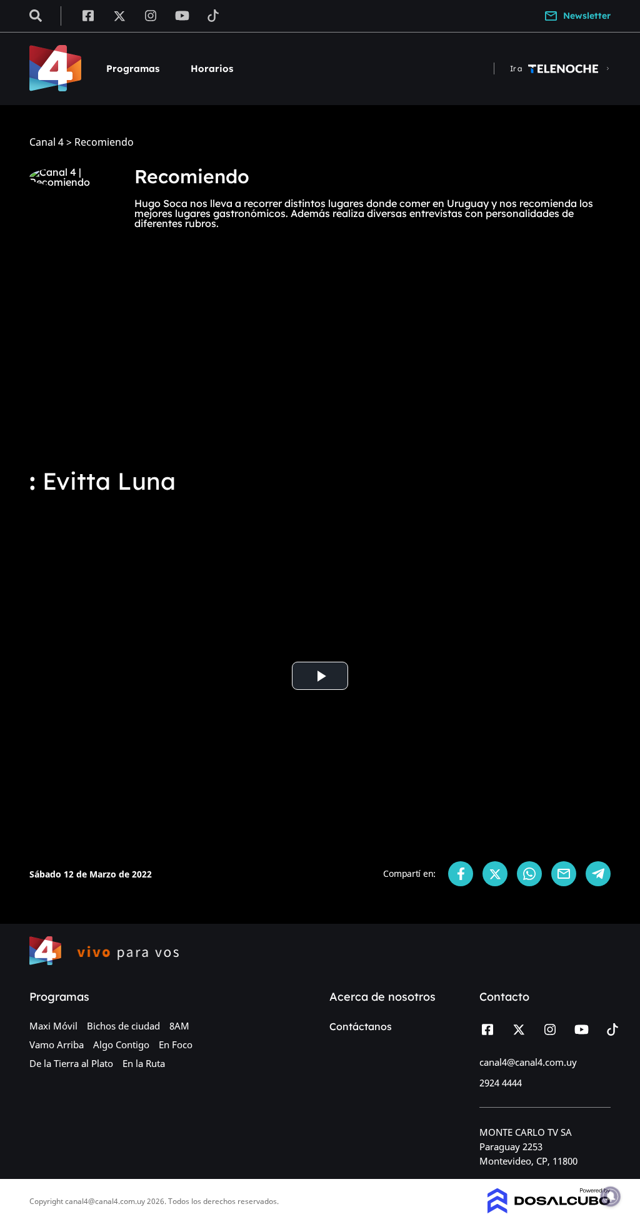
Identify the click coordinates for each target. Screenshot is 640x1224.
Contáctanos (360, 1026)
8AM (179, 1025)
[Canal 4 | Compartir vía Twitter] (495, 873)
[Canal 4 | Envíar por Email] (563, 873)
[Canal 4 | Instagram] (151, 15)
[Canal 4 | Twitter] (119, 15)
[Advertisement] (320, 362)
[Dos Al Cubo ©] (549, 1209)
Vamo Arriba (56, 1044)
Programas (132, 68)
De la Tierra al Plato (71, 1063)
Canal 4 (46, 142)
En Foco (175, 1044)
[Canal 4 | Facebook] (88, 15)
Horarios (212, 68)
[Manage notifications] (611, 1196)
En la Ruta (143, 1063)
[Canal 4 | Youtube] (182, 15)
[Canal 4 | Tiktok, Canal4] (213, 15)
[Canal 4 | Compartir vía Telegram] (598, 873)
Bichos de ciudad (123, 1025)
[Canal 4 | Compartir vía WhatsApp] (529, 873)
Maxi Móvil (53, 1025)
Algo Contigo (121, 1044)
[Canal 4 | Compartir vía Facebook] (460, 873)
